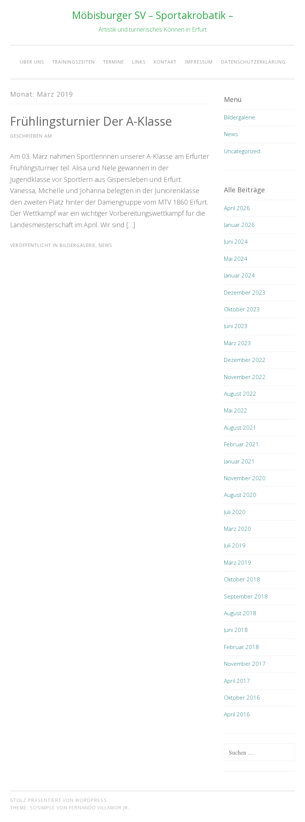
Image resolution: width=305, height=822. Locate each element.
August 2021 (240, 427)
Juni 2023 (236, 326)
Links (138, 62)
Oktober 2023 (242, 309)
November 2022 (245, 377)
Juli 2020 (234, 512)
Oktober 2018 (242, 579)
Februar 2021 (241, 444)
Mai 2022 (235, 410)
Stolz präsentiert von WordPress (58, 800)
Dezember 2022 (245, 359)
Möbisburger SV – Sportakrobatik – (152, 15)
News (105, 245)
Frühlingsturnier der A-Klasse (91, 121)
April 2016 (237, 714)
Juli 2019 (234, 545)
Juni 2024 (236, 241)
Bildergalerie (78, 245)
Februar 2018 (241, 647)
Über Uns (32, 62)
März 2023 (237, 343)
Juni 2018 (236, 629)
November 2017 (245, 663)
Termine (113, 62)
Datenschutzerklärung (253, 62)
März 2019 (237, 562)
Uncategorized (242, 151)
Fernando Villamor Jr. (99, 808)
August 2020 (240, 494)
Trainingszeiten (73, 62)
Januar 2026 (239, 224)
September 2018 (246, 596)
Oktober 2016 (242, 697)
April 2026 (237, 208)
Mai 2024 (235, 258)
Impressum (199, 62)
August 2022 (240, 393)
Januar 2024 (239, 275)
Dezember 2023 (245, 292)
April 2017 (237, 680)
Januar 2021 (239, 461)
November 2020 (245, 478)
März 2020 (237, 528)
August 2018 (240, 613)
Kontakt (165, 62)
